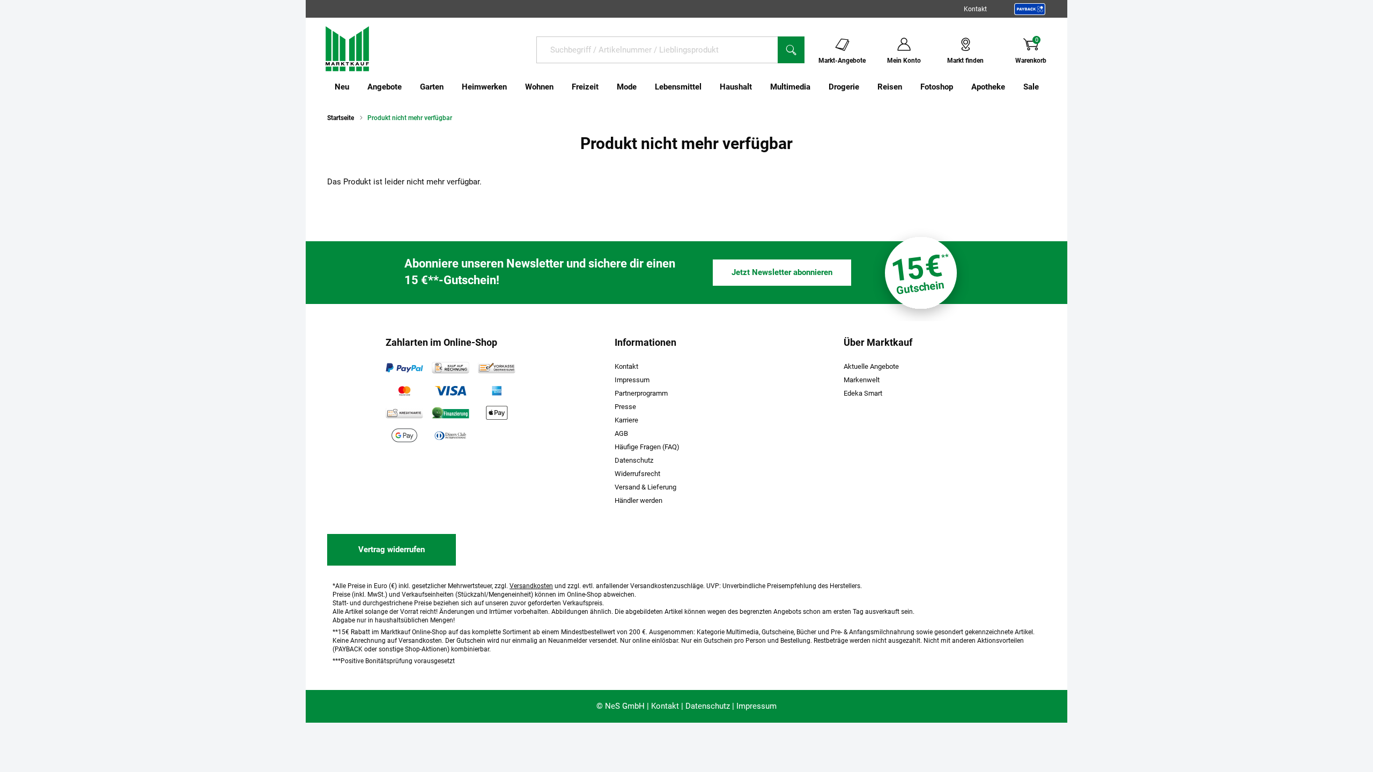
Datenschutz (634, 460)
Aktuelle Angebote (871, 366)
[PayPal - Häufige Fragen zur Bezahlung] (404, 368)
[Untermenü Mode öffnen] (643, 87)
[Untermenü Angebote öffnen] (408, 87)
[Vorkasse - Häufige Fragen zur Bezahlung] (496, 368)
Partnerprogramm (641, 393)
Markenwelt (862, 380)
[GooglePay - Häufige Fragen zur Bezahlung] (404, 435)
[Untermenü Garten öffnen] (450, 87)
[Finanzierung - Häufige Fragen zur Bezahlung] (450, 413)
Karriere (626, 420)
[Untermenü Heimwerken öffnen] (513, 87)
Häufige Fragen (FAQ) (647, 447)
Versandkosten (531, 586)
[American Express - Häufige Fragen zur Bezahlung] (496, 390)
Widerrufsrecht (637, 474)
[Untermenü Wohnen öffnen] (560, 87)
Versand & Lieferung (645, 487)
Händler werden (638, 500)
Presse (625, 407)
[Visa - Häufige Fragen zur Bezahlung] (450, 390)
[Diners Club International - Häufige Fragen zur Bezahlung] (450, 435)
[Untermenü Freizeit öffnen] (605, 87)
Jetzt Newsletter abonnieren (782, 272)
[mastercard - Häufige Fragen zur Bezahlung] (404, 390)
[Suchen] (791, 49)
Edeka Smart (863, 393)
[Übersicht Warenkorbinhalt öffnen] (1055, 49)
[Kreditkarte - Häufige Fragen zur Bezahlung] (404, 413)
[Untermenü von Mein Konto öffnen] (927, 49)
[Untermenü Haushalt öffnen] (759, 87)
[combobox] (657, 49)
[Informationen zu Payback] (1029, 9)
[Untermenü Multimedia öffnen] (817, 87)
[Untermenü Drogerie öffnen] (866, 87)
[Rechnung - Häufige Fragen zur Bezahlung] (450, 368)
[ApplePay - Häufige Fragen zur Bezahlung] (496, 413)
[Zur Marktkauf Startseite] (347, 48)
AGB (621, 433)
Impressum (632, 380)
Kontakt (975, 9)
